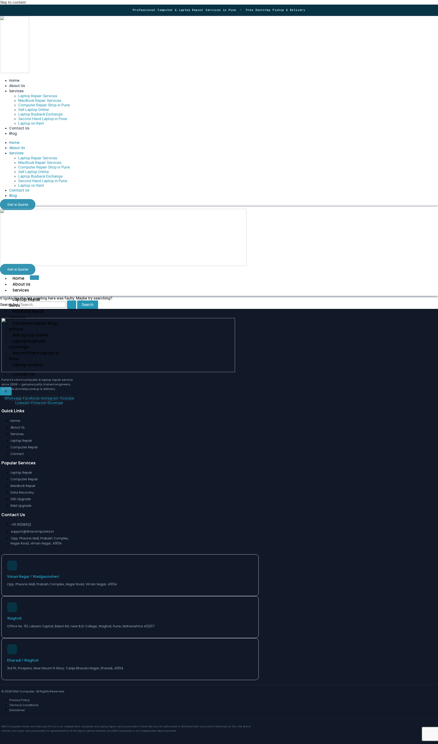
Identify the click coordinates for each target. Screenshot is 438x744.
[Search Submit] (71, 304)
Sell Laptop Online (33, 109)
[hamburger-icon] (34, 277)
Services (16, 91)
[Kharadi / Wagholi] (12, 649)
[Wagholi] (12, 607)
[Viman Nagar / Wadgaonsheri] (12, 565)
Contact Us (19, 128)
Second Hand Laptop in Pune (42, 118)
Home (14, 80)
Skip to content (13, 2)
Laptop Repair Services (37, 96)
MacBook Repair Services (39, 100)
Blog (13, 133)
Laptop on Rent (31, 123)
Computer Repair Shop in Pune (44, 105)
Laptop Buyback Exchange (40, 114)
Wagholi (14, 618)
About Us (17, 85)
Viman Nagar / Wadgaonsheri (33, 576)
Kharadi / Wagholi (23, 660)
